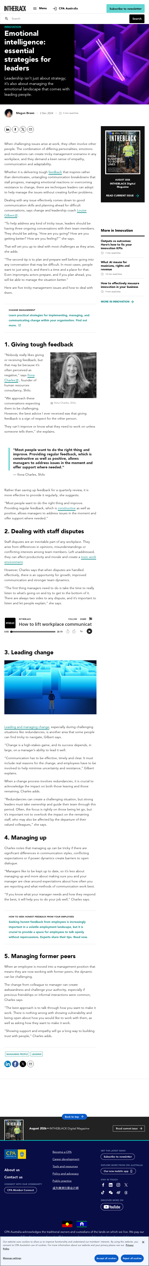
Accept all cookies (106, 1258)
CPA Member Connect (20, 1190)
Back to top (72, 1116)
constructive (67, 508)
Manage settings (12, 1258)
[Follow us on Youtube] (112, 1206)
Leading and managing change (26, 727)
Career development (66, 1159)
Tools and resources (65, 1166)
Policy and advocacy (66, 1173)
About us (12, 1170)
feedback (55, 172)
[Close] (143, 1242)
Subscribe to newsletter (126, 8)
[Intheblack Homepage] (15, 8)
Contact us (13, 1177)
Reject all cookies (132, 1258)
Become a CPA (62, 1152)
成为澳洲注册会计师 (66, 1188)
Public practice (62, 1180)
